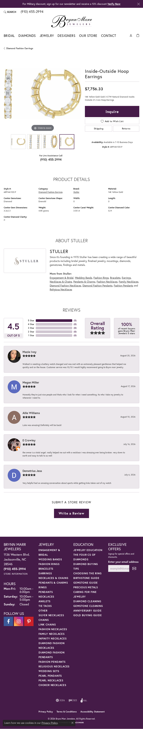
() (75, 320)
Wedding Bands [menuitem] (50, 559)
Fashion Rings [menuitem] (49, 564)
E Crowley (29, 440)
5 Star (31, 320)
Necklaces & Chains (61, 281)
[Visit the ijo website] (73, 700)
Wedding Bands (83, 277)
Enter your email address (123, 562)
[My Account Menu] (130, 35)
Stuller (76, 192)
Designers (66, 36)
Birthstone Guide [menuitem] (86, 578)
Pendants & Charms (84, 281)
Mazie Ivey (29, 352)
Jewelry (47, 36)
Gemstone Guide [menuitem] (85, 582)
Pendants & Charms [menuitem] (53, 582)
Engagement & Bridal (62, 277)
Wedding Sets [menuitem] (49, 671)
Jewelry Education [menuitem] (87, 550)
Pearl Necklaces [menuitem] (51, 680)
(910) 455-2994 (51, 159)
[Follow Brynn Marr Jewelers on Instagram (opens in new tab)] (18, 621)
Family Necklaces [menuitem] (52, 634)
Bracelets (115, 277)
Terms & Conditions (67, 711)
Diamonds (27, 36)
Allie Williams (31, 413)
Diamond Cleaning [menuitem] (87, 601)
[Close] (138, 4)
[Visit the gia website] (60, 700)
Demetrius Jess (32, 471)
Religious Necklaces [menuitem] (54, 666)
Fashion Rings (101, 277)
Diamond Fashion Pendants (97, 285)
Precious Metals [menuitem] (85, 587)
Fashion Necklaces (107, 281)
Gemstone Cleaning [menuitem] (88, 606)
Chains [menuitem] (44, 620)
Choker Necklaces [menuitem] (52, 685)
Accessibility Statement (92, 711)
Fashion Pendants (123, 285)
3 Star (31, 328)
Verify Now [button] (113, 4)
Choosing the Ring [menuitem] (87, 573)
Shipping (98, 128)
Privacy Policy (46, 711)
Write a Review (71, 513)
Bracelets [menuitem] (46, 568)
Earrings (126, 277)
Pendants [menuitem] (46, 592)
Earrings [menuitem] (45, 573)
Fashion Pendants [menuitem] (52, 661)
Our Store (88, 36)
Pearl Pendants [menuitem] (50, 675)
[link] (32, 12)
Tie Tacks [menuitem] (45, 606)
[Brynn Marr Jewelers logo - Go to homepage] (72, 21)
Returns (126, 128)
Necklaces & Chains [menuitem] (53, 578)
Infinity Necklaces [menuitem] (52, 638)
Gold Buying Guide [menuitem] (87, 615)
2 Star (31, 331)
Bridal (9, 36)
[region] (42, 93)
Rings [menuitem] (43, 587)
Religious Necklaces (61, 289)
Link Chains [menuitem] (47, 624)
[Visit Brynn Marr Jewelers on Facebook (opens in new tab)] (8, 621)
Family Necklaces (128, 281)
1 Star (31, 335)
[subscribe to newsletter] (134, 568)
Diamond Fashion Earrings (19, 48)
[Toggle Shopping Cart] (137, 35)
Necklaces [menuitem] (46, 596)
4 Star (31, 324)
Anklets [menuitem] (44, 601)
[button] (10, 12)
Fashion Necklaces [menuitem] (53, 629)
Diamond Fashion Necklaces (65, 285)
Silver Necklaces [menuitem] (51, 615)
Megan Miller (31, 382)
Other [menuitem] (43, 610)
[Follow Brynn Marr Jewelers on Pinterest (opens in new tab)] (29, 621)
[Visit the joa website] (84, 700)
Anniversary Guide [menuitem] (87, 610)
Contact (108, 36)
